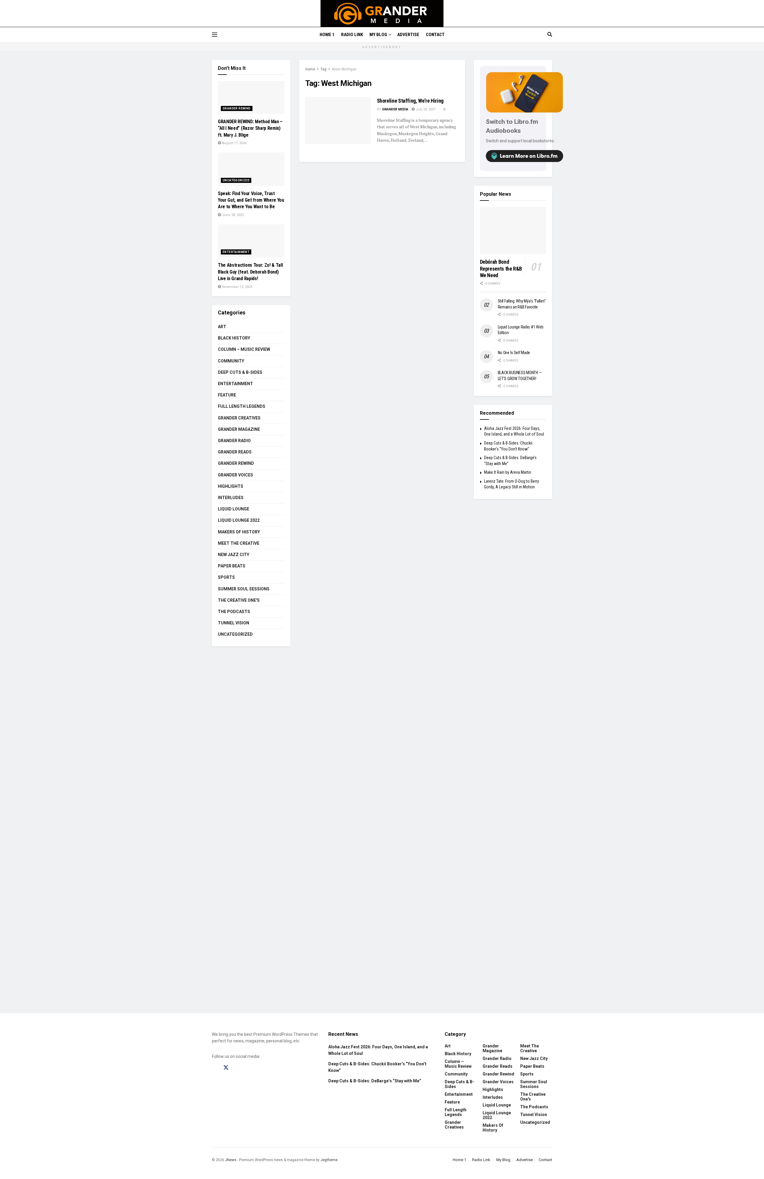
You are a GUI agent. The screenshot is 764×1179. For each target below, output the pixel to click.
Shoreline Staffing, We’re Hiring (410, 101)
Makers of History (239, 532)
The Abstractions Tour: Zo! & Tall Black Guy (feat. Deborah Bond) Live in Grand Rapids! (250, 271)
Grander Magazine (239, 429)
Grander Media (395, 109)
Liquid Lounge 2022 (239, 520)
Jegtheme (329, 1160)
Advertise (408, 34)
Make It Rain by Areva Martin (507, 472)
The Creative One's (239, 600)
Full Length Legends (241, 406)
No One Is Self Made (514, 352)
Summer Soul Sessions (243, 589)
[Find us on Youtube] (248, 1067)
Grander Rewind (237, 108)
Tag (323, 69)
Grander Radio (234, 440)
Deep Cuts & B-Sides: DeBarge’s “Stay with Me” (374, 1080)
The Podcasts (234, 611)
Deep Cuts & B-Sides (240, 372)
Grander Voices (235, 475)
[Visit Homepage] (382, 13)
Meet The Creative (238, 543)
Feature (227, 395)
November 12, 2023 (236, 287)
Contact (435, 34)
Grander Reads (235, 452)
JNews (230, 1160)
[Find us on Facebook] (214, 1067)
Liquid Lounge (233, 509)
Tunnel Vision (233, 623)
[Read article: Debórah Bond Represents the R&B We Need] (513, 230)
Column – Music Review (244, 349)
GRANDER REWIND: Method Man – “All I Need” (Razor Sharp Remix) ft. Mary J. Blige (250, 128)
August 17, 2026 (234, 143)
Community (231, 361)
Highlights (230, 486)
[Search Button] (549, 34)
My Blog (378, 34)
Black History (234, 338)
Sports (226, 577)
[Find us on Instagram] (237, 1067)
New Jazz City (233, 554)
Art (222, 326)
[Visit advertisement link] (382, 834)
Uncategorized (236, 180)
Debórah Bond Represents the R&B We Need (501, 268)
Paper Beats (231, 566)
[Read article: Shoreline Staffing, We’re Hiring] (338, 120)
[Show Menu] (214, 35)
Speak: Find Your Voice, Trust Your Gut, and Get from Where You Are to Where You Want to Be (251, 200)
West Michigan (344, 69)
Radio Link (352, 34)
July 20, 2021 (425, 109)
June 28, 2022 (232, 215)
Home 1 (327, 34)
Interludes (231, 497)
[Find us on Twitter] (226, 1067)
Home (310, 69)
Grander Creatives (239, 418)
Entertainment (236, 252)
